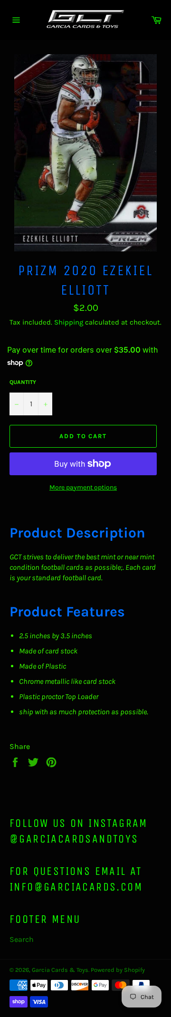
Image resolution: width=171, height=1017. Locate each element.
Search (22, 939)
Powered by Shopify (118, 969)
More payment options (83, 487)
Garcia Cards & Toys (60, 969)
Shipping (68, 322)
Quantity (23, 382)
